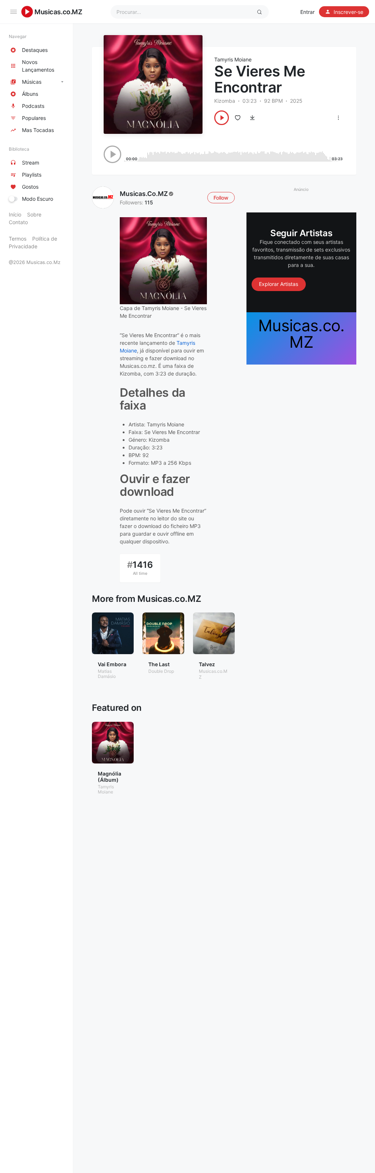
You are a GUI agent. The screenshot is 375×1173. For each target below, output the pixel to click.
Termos (17, 238)
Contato (18, 222)
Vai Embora (112, 664)
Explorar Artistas (278, 284)
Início (15, 214)
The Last (159, 664)
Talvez (207, 664)
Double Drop (161, 671)
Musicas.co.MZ (58, 12)
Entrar (307, 12)
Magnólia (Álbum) (109, 776)
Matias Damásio (107, 673)
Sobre (34, 214)
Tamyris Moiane (233, 59)
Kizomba (224, 101)
